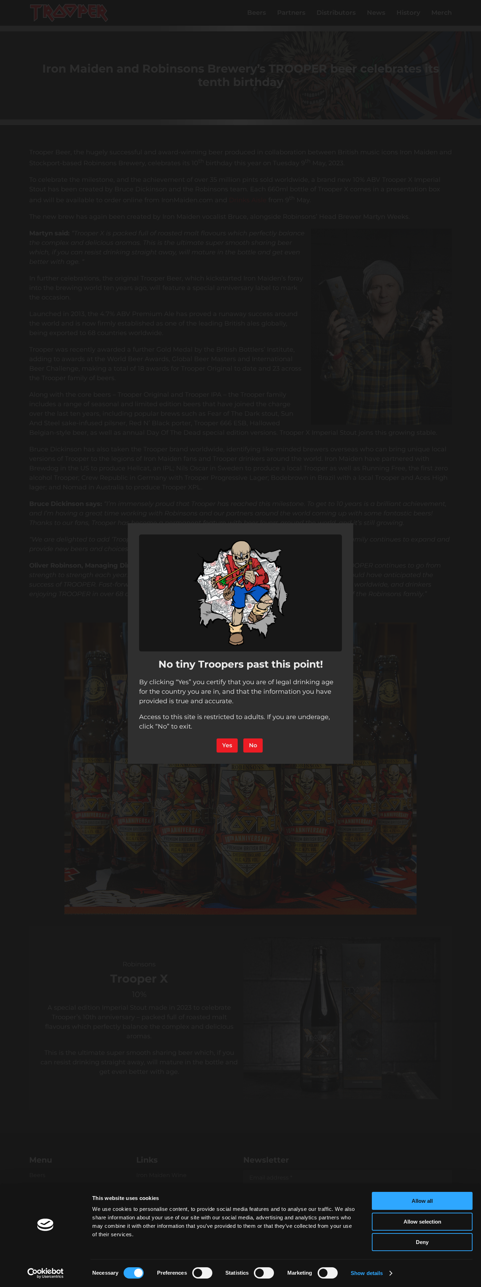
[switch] (202, 1273)
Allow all (422, 1201)
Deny (422, 1242)
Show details (367, 1273)
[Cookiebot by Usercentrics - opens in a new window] (45, 1273)
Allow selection (422, 1222)
